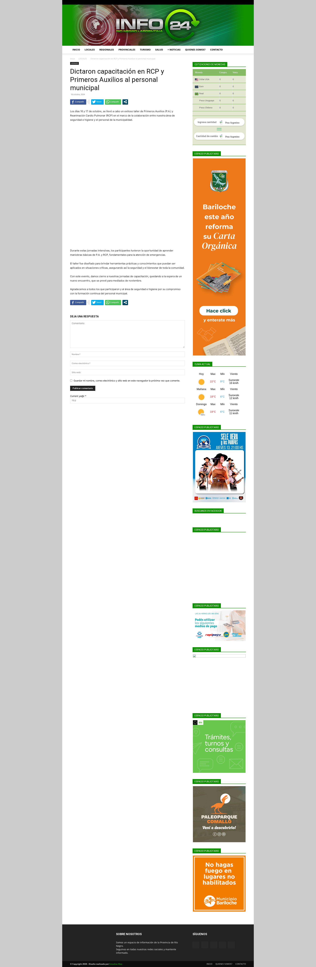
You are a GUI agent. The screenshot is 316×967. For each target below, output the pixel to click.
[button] (242, 49)
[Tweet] (97, 101)
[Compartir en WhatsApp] (113, 101)
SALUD (159, 49)
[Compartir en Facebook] (78, 101)
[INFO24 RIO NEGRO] (158, 25)
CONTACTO (216, 49)
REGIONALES (106, 49)
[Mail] (232, 2)
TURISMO (145, 49)
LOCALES (90, 49)
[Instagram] (227, 2)
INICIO (76, 49)
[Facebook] (221, 2)
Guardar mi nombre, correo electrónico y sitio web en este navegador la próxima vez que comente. (127, 380)
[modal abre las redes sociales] (125, 101)
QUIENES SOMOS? (195, 49)
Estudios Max (115, 964)
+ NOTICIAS (174, 49)
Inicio (72, 58)
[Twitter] (238, 2)
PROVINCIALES (126, 49)
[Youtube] (243, 2)
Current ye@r (78, 396)
